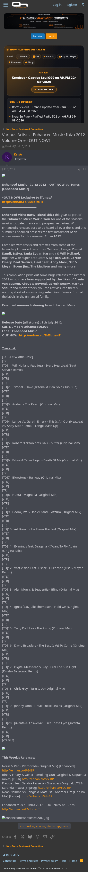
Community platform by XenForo (35, 868)
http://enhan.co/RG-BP (18, 770)
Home (73, 861)
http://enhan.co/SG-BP (38, 779)
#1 (84, 169)
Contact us (9, 861)
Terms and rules (28, 861)
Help (64, 861)
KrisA (8, 146)
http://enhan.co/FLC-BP (54, 787)
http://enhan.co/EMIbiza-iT (23, 202)
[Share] (78, 169)
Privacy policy (49, 861)
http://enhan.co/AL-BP (36, 796)
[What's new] (83, 4)
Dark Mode (13, 855)
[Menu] (5, 5)
